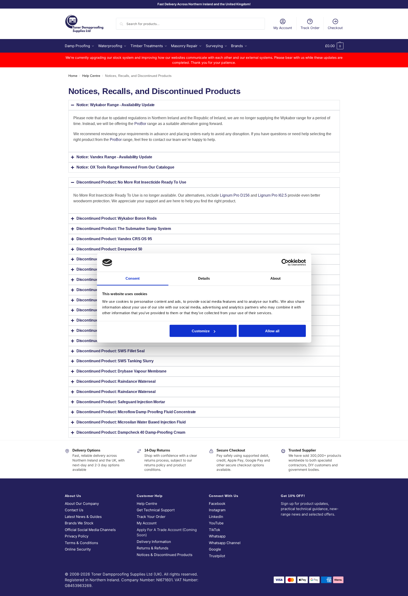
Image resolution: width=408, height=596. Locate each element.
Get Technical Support (156, 510)
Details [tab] (204, 278)
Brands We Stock (79, 523)
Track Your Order (151, 516)
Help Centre (91, 76)
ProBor (140, 124)
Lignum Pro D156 (235, 195)
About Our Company (82, 503)
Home (72, 76)
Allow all (272, 331)
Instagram (217, 510)
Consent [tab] (133, 278)
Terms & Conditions (81, 543)
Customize (201, 331)
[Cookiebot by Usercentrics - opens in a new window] (285, 262)
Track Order (310, 28)
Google (215, 549)
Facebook (217, 503)
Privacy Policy (76, 536)
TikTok (214, 529)
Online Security (78, 549)
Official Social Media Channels (90, 529)
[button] (334, 46)
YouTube (216, 523)
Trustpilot (217, 556)
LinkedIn (216, 516)
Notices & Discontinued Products (164, 554)
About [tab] (275, 278)
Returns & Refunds (152, 548)
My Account (282, 28)
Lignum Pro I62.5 (272, 195)
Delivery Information (154, 541)
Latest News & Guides (83, 516)
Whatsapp (217, 536)
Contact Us (74, 510)
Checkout (335, 28)
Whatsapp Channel (225, 543)
